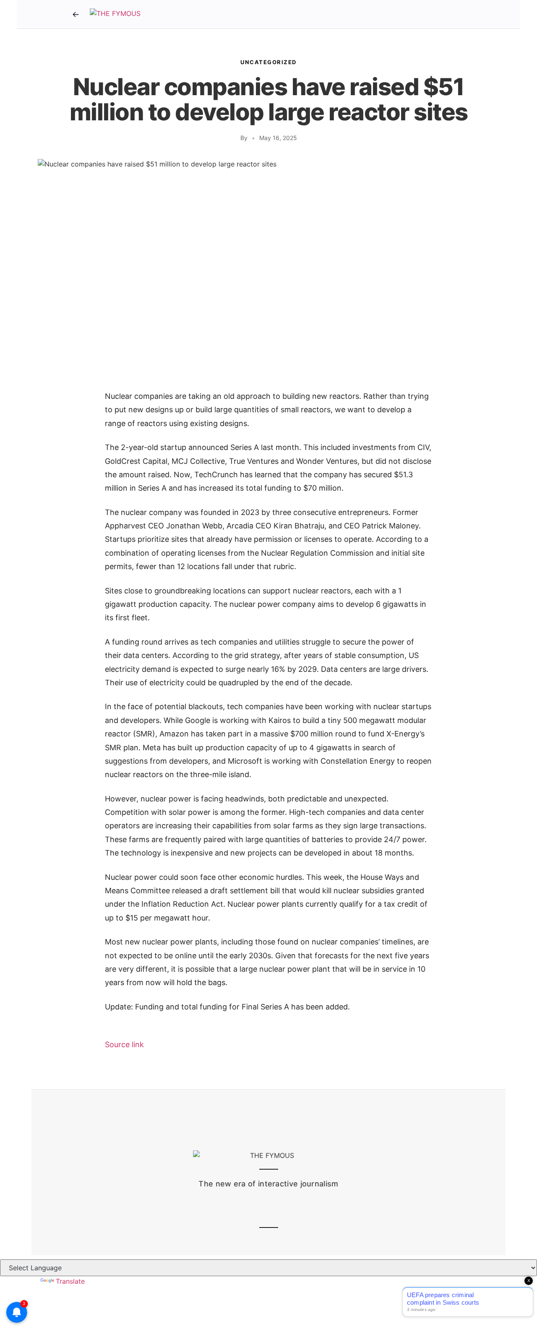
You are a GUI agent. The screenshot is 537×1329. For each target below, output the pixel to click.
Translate (70, 1281)
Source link (124, 1044)
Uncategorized (268, 62)
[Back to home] (75, 14)
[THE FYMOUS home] (115, 14)
